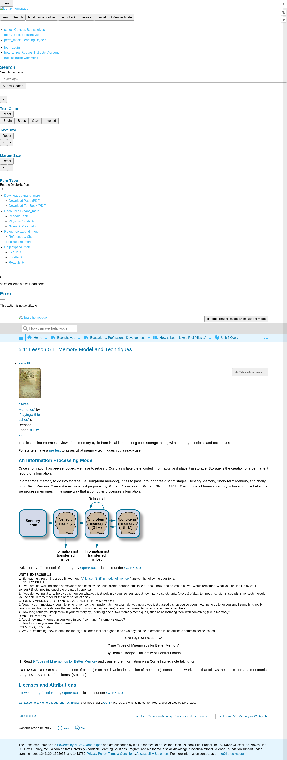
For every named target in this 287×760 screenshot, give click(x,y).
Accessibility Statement (152, 753)
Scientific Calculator (23, 226)
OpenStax (88, 568)
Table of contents (250, 372)
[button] (16, 257)
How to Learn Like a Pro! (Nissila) (183, 337)
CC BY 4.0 (132, 568)
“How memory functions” (38, 693)
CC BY (108, 702)
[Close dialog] (2, 299)
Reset (7, 114)
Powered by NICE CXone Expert (80, 745)
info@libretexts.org (230, 753)
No (83, 728)
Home (38, 337)
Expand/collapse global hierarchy (23, 338)
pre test (55, 450)
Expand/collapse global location (266, 337)
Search (25, 328)
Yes (66, 728)
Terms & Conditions (121, 753)
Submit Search (13, 86)
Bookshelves (66, 337)
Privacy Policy (96, 753)
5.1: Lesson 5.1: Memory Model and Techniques (49, 702)
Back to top (26, 715)
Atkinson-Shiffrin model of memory (106, 578)
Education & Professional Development (117, 337)
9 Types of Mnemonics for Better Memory (65, 661)
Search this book (11, 72)
